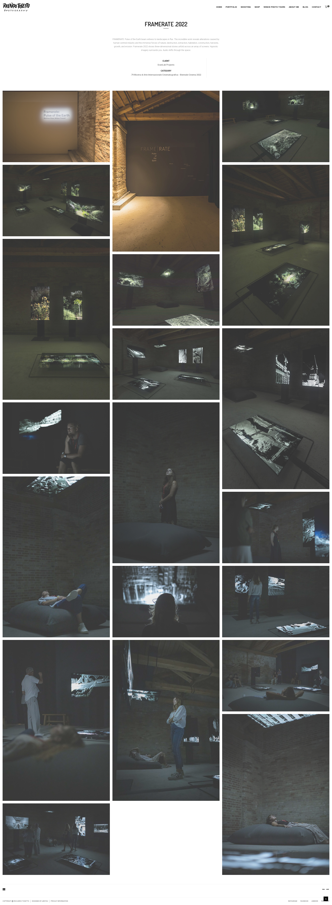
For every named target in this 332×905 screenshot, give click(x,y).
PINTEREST (325, 901)
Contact (316, 7)
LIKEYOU (45, 901)
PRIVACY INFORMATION (59, 901)
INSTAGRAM (292, 901)
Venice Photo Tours (274, 7)
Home (219, 7)
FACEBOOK (304, 901)
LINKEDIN (315, 901)
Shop (257, 7)
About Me (294, 7)
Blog (305, 7)
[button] (326, 7)
